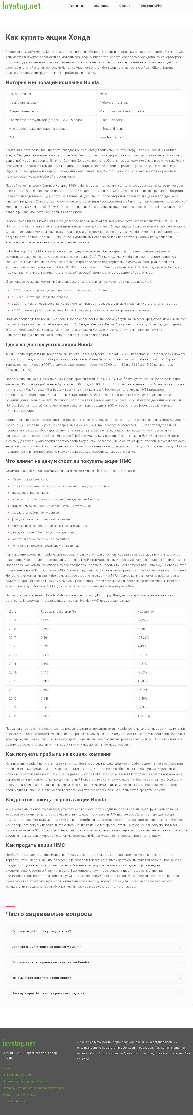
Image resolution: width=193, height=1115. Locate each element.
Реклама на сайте (15, 1101)
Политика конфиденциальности (25, 1081)
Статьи (124, 6)
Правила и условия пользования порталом (33, 1088)
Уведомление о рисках (19, 1094)
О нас (7, 1068)
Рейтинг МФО (151, 6)
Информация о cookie (18, 1074)
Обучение (101, 6)
